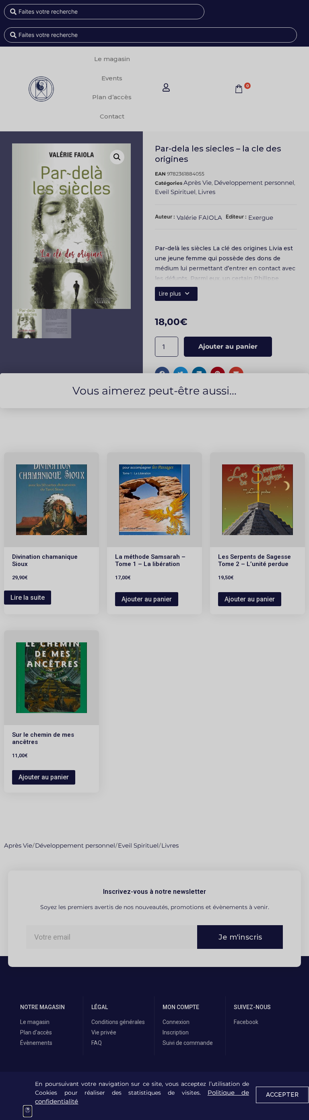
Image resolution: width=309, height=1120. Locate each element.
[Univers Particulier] (27, 1111)
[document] (154, 560)
